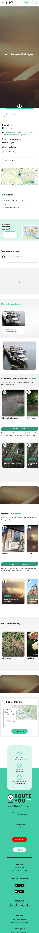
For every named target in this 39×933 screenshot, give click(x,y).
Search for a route (21, 825)
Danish (26, 132)
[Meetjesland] (13, 644)
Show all (32, 378)
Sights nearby (9, 204)
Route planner (19, 731)
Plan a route (21, 814)
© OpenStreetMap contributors (31, 184)
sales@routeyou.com (20, 923)
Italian (17, 135)
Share (6, 117)
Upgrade (19, 839)
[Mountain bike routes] (13, 403)
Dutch (32, 132)
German (11, 135)
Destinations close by (11, 207)
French (4, 135)
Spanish (23, 135)
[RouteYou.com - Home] (9, 2)
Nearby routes (9, 235)
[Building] (13, 538)
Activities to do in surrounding (14, 200)
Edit (15, 117)
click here (13, 329)
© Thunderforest (20, 184)
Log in (19, 849)
